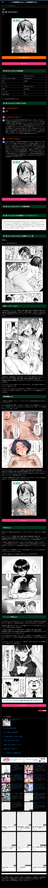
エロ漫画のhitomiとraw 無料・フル (10, 748)
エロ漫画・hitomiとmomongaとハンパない (12, 744)
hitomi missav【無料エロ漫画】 (9, 728)
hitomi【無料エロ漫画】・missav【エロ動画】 (13, 736)
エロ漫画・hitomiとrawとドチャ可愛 (10, 740)
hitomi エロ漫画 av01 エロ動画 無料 (10, 732)
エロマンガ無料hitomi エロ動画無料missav (12, 752)
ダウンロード (24, 63)
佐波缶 (4, 9)
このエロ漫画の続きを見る (24, 57)
